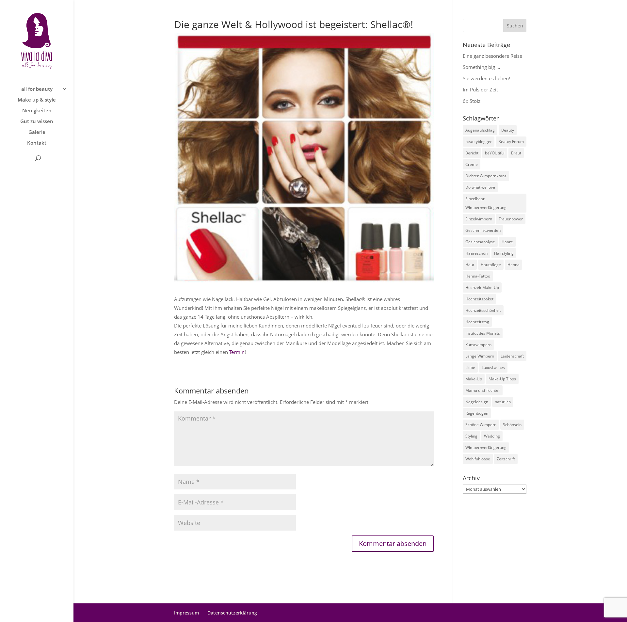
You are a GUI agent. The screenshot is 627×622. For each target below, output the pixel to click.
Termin (237, 352)
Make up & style (37, 100)
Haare (507, 242)
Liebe (470, 367)
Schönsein (512, 424)
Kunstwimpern (478, 344)
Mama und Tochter (482, 390)
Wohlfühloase (477, 459)
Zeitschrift (506, 459)
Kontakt (36, 143)
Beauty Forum (511, 141)
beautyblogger (478, 141)
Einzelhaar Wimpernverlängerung (485, 203)
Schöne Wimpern (480, 424)
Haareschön (476, 253)
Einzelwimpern (478, 219)
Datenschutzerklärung (232, 613)
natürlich (503, 402)
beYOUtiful (495, 153)
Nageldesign (476, 402)
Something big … (481, 67)
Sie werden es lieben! (486, 78)
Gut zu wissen (36, 121)
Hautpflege (491, 264)
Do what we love (480, 187)
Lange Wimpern (479, 356)
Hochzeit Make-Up (482, 287)
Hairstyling (504, 253)
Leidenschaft (512, 356)
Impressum (186, 613)
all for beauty (37, 89)
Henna (513, 264)
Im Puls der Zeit (480, 89)
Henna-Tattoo (477, 276)
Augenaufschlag (480, 130)
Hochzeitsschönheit (483, 310)
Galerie (36, 132)
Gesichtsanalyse (480, 242)
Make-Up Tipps (502, 379)
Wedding (492, 436)
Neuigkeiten (37, 111)
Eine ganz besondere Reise (492, 56)
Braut (516, 153)
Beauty (507, 130)
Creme (471, 164)
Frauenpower (511, 219)
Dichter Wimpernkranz (485, 176)
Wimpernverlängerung (485, 447)
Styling (471, 436)
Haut (469, 264)
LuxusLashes (493, 367)
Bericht (471, 153)
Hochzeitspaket (479, 299)
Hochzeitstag (477, 322)
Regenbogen (476, 413)
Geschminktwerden (483, 230)
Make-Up (473, 379)
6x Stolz (471, 101)
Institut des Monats (482, 333)
